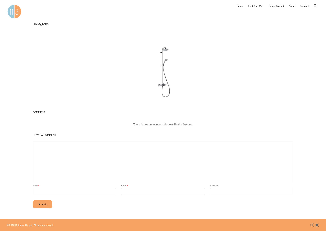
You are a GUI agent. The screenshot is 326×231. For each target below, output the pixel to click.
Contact (304, 6)
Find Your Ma (255, 6)
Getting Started (276, 6)
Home (240, 6)
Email (124, 186)
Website (214, 186)
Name (36, 186)
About (292, 6)
